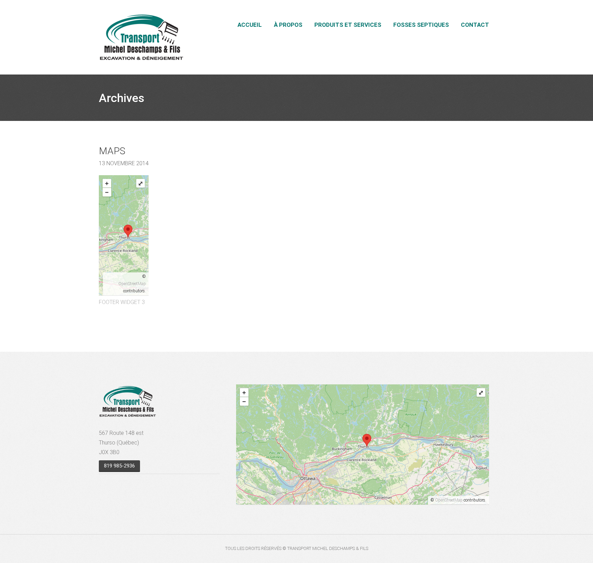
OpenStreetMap (132, 283)
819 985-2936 (119, 466)
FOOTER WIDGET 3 (122, 302)
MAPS (112, 151)
